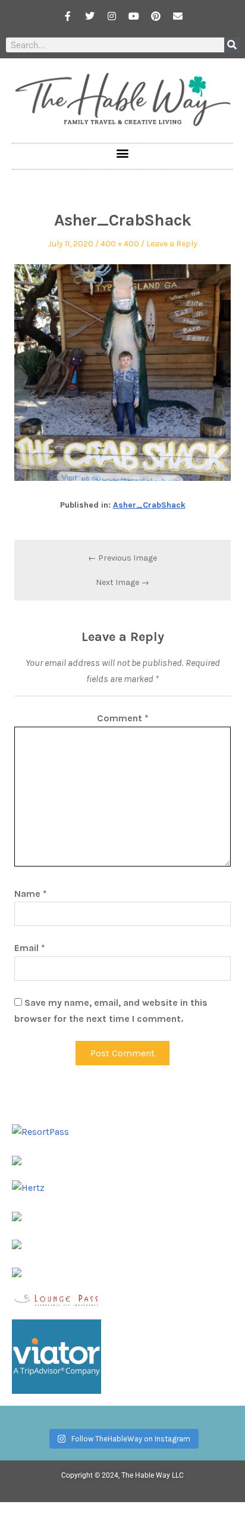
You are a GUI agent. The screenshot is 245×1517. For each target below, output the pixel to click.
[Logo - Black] (16, 1215)
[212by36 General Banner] (56, 1299)
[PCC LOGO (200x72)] (16, 1243)
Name (30, 893)
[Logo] (16, 1271)
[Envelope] (177, 16)
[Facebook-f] (67, 16)
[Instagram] (111, 16)
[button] (123, 153)
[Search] (231, 44)
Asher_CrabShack (149, 505)
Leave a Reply (171, 244)
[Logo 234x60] (16, 1159)
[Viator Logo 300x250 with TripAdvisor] (56, 1355)
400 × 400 (119, 244)
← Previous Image (122, 558)
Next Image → (122, 582)
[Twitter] (89, 16)
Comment (123, 718)
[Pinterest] (155, 16)
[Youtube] (133, 16)
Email (29, 947)
